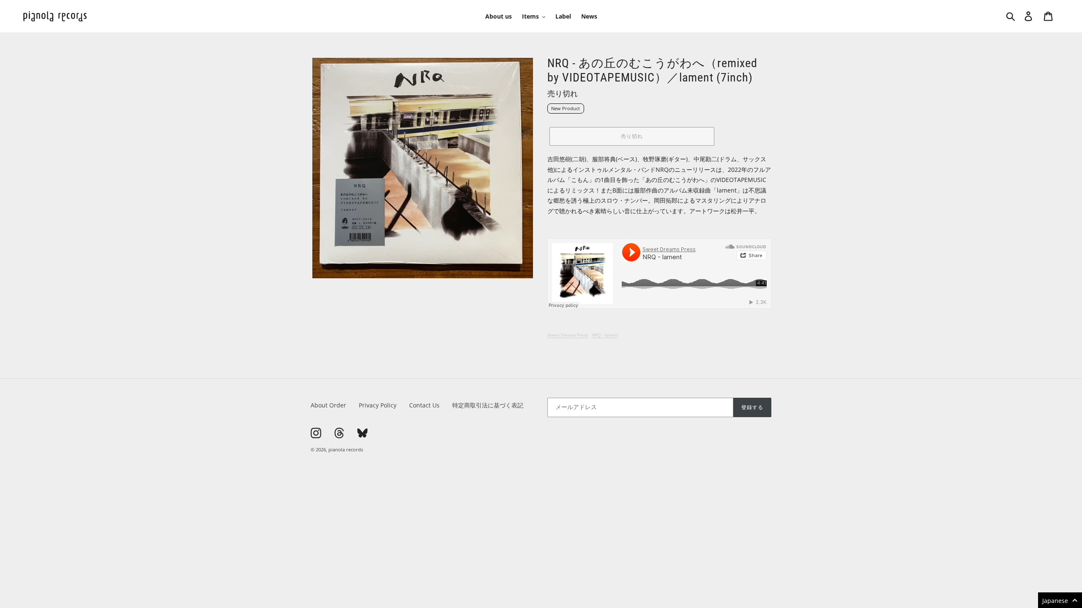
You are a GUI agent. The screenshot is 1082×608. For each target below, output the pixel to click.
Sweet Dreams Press (567, 335)
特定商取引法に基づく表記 (487, 405)
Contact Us (424, 405)
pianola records (345, 449)
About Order (328, 405)
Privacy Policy (377, 405)
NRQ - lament (605, 335)
